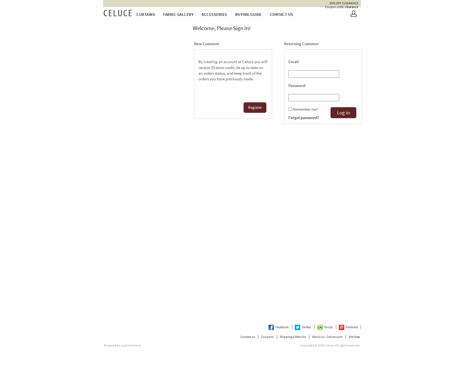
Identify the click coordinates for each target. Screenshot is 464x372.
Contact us (281, 14)
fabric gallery (178, 14)
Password (296, 85)
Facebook (282, 327)
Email (293, 61)
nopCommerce (131, 345)
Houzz (328, 327)
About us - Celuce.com (327, 337)
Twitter (307, 327)
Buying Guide (248, 14)
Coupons (267, 337)
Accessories (214, 14)
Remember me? (305, 109)
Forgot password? (303, 117)
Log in (343, 113)
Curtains (145, 14)
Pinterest (352, 327)
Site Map (354, 337)
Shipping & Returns (293, 337)
